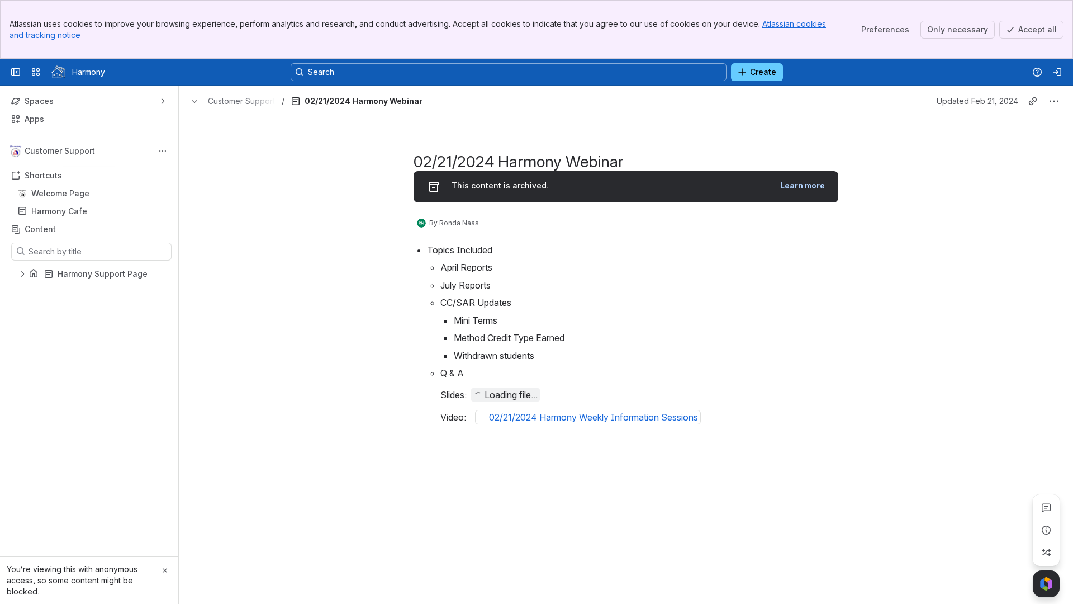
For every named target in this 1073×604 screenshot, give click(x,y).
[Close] (165, 570)
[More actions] (162, 151)
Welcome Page (60, 193)
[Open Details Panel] (1046, 530)
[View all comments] (1046, 508)
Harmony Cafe (92, 211)
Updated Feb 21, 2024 (977, 101)
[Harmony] (58, 72)
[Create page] (1046, 552)
